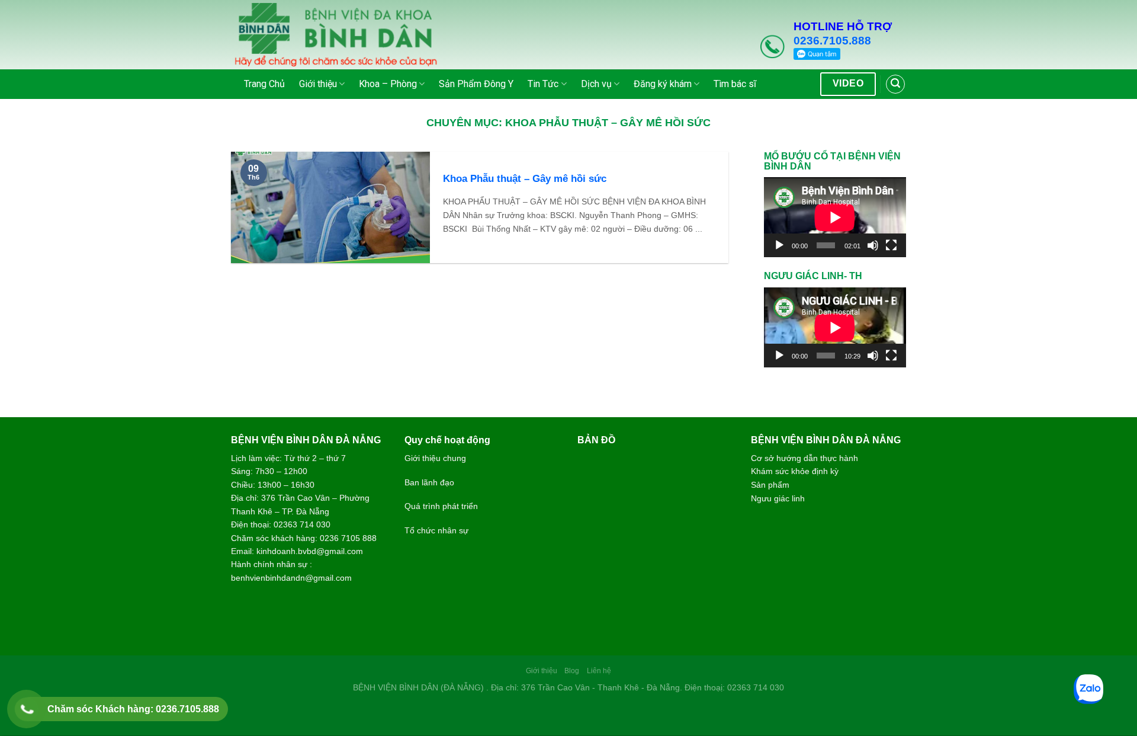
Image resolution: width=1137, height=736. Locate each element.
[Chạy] (779, 245)
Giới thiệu (318, 83)
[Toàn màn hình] (891, 245)
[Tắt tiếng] (873, 245)
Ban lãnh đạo (429, 482)
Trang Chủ (264, 83)
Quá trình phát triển (441, 506)
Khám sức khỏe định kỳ (795, 471)
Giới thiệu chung (435, 458)
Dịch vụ (596, 83)
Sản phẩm (770, 484)
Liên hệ (599, 671)
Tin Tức (543, 83)
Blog (571, 671)
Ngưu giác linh (778, 498)
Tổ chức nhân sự (436, 530)
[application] (835, 217)
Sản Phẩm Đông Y (476, 83)
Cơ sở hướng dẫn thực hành (804, 458)
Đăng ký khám (663, 83)
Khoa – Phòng (388, 83)
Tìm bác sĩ (735, 83)
